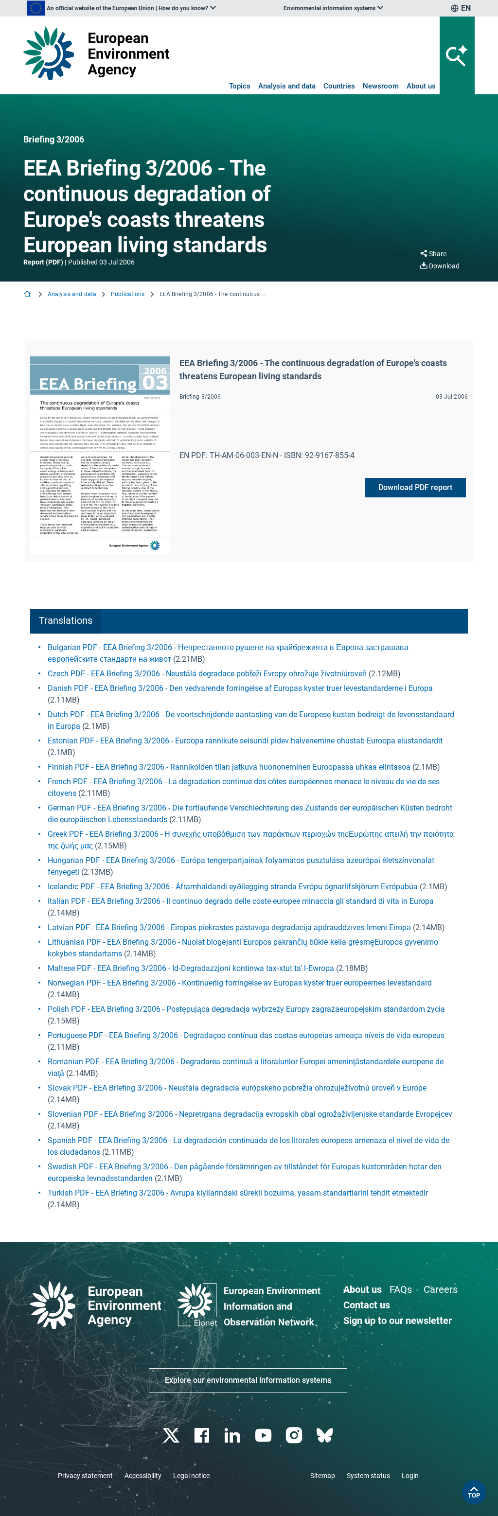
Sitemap (322, 1476)
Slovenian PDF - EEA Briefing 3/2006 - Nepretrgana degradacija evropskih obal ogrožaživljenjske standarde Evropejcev (250, 1114)
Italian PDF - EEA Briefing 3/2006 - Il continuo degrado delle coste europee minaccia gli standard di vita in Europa (241, 901)
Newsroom (381, 86)
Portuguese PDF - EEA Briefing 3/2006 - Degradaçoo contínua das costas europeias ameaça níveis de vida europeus (246, 1035)
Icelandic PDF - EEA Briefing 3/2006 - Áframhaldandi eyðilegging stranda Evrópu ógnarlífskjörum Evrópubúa (233, 886)
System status (368, 1476)
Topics (239, 86)
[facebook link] (203, 1435)
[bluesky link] (325, 1435)
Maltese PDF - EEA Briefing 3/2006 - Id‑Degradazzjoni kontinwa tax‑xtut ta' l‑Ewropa (191, 968)
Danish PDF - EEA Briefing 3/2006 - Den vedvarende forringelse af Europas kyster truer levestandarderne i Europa (240, 688)
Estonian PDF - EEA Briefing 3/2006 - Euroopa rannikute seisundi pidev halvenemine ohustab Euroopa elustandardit (245, 740)
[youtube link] (264, 1435)
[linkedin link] (233, 1435)
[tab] (65, 621)
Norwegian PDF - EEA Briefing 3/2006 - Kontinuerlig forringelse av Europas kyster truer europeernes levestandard (240, 982)
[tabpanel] (249, 926)
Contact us (366, 1305)
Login (410, 1476)
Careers (441, 1289)
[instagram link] (295, 1435)
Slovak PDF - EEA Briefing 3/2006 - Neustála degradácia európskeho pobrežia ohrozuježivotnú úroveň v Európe (237, 1088)
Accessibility (142, 1476)
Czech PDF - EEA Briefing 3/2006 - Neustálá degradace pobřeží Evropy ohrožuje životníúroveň (207, 673)
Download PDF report (415, 487)
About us (421, 86)
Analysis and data (287, 86)
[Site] (96, 53)
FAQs (401, 1289)
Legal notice (191, 1476)
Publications (127, 294)
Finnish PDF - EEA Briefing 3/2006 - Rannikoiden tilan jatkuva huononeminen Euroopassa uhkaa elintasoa (229, 767)
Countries (339, 86)
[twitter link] (172, 1435)
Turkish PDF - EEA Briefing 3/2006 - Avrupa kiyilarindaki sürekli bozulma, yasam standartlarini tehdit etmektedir (238, 1193)
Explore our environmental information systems (248, 1380)
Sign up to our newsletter (397, 1320)
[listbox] (121, 8)
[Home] (28, 295)
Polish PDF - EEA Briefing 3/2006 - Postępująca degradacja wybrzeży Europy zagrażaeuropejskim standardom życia (246, 1009)
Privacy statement (85, 1476)
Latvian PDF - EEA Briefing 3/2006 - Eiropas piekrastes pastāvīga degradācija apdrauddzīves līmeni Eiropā (229, 927)
